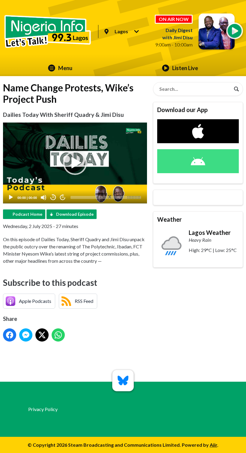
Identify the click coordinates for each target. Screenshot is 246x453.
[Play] (11, 197)
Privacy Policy (43, 409)
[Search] (236, 89)
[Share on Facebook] (9, 335)
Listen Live (185, 68)
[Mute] (43, 197)
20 (53, 197)
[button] (75, 163)
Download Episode (75, 214)
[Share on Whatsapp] (58, 335)
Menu (65, 68)
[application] (75, 163)
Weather (169, 219)
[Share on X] (42, 335)
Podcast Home (27, 214)
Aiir (213, 445)
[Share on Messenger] (25, 335)
